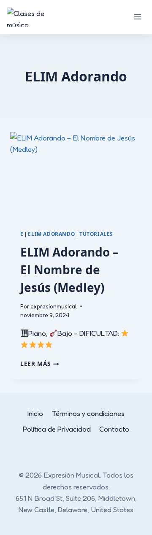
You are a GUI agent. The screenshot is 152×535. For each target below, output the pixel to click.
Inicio (35, 413)
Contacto (114, 428)
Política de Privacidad (57, 428)
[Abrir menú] (137, 16)
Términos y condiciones (88, 413)
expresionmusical (53, 306)
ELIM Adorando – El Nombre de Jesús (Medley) (69, 269)
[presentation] (76, 176)
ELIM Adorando (51, 233)
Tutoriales (96, 233)
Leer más (39, 363)
